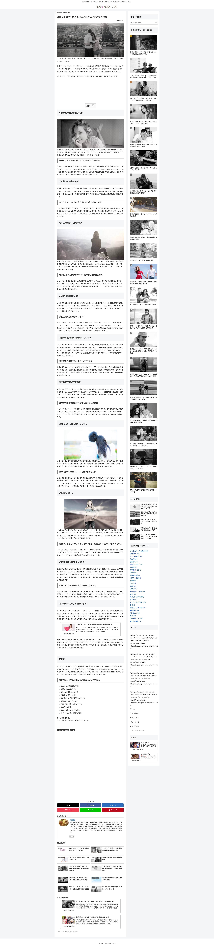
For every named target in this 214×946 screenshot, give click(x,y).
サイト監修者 (134, 726)
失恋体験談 (136, 621)
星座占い (134, 610)
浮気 (133, 583)
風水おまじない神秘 (138, 607)
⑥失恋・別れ (136, 564)
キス (133, 594)
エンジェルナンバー (138, 602)
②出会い (135, 553)
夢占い (133, 616)
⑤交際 (73, 730)
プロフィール (134, 722)
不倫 (133, 586)
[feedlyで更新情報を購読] (70, 836)
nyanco (72, 820)
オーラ (133, 599)
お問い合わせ (134, 713)
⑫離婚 (133, 580)
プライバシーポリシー (137, 730)
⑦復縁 (133, 567)
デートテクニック (137, 591)
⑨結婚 (133, 572)
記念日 (133, 589)
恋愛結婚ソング (136, 618)
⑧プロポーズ (135, 570)
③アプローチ (136, 556)
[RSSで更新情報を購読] (73, 836)
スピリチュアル (137, 597)
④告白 (133, 559)
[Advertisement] (90, 91)
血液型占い (135, 613)
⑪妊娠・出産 (135, 578)
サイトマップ (134, 717)
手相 (132, 605)
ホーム (132, 709)
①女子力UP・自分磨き (64, 730)
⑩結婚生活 (135, 575)
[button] (156, 23)
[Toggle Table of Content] (92, 105)
